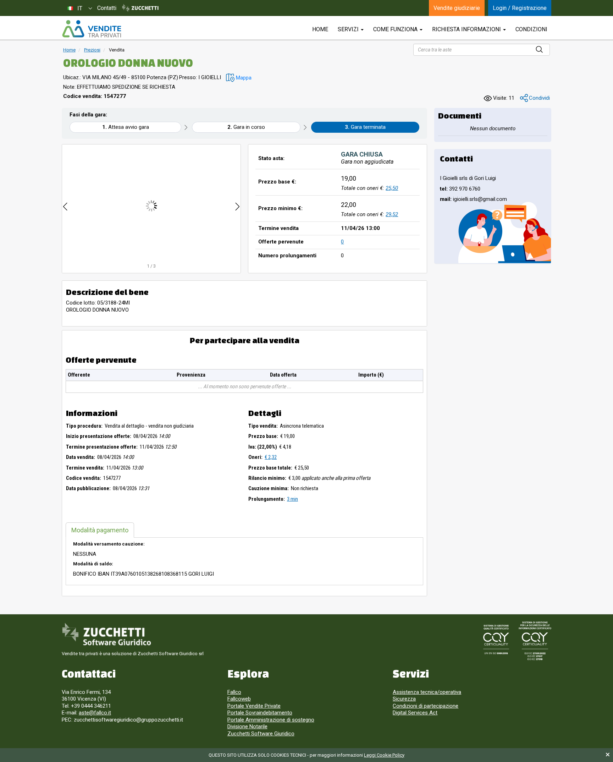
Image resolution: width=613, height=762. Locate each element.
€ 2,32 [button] (271, 457)
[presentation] (65, 206)
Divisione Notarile (247, 726)
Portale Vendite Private (254, 706)
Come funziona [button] (396, 29)
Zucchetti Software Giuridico (260, 733)
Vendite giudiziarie (456, 8)
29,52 (392, 214)
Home (69, 50)
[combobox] (79, 8)
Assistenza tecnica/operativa (427, 692)
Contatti (106, 8)
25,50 (392, 188)
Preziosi (92, 50)
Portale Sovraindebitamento (259, 712)
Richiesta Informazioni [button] (467, 29)
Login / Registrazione (520, 8)
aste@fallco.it (95, 712)
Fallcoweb (239, 699)
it (79, 8)
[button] (239, 77)
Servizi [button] (349, 29)
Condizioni (531, 29)
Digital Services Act (415, 712)
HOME (320, 29)
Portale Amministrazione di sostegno (270, 720)
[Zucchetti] (140, 8)
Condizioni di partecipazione (425, 706)
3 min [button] (292, 499)
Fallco (234, 692)
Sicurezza (404, 699)
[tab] (100, 530)
